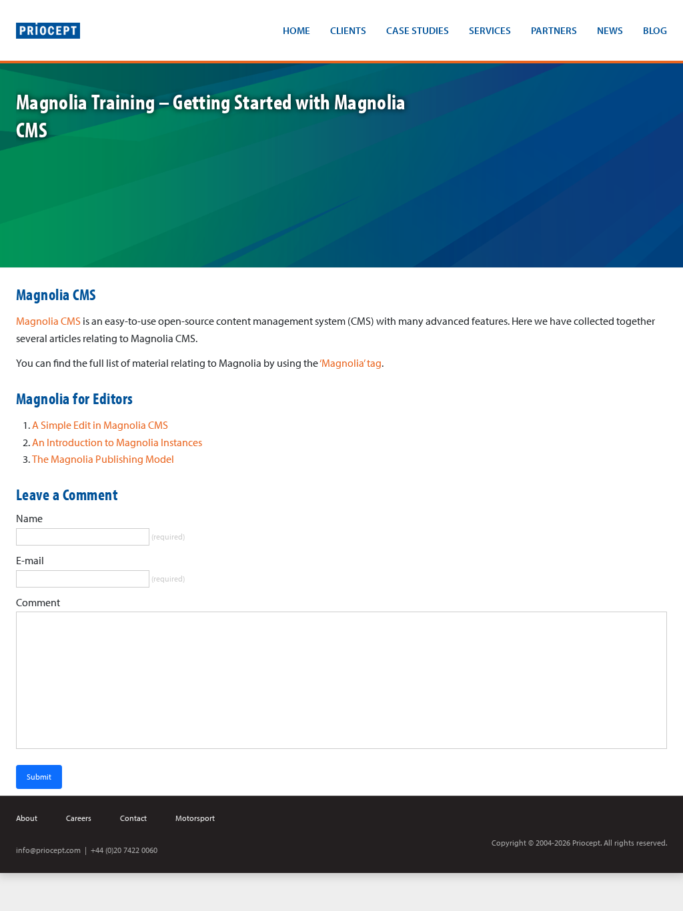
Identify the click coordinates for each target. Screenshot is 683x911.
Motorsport (195, 818)
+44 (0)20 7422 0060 (124, 850)
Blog (655, 30)
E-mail (30, 560)
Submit (39, 777)
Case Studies (417, 30)
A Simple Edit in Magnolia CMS (100, 424)
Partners (554, 30)
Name (29, 518)
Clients (348, 30)
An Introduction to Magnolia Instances (117, 442)
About (26, 818)
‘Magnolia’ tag (350, 362)
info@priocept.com (48, 850)
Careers (78, 818)
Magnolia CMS (48, 320)
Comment (38, 602)
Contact (133, 818)
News (610, 30)
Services (490, 30)
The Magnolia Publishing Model (103, 459)
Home (296, 30)
